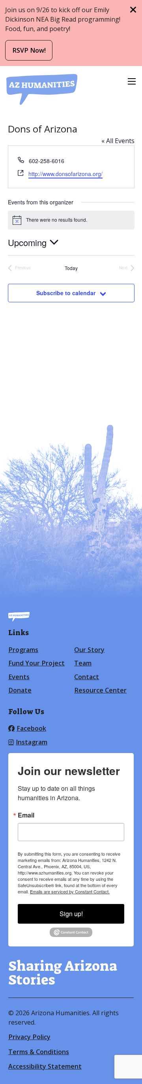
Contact (86, 676)
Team (83, 663)
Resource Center (100, 690)
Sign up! (71, 913)
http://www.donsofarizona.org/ (65, 174)
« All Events (118, 140)
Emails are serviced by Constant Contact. (70, 891)
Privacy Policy (29, 1037)
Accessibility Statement (45, 1066)
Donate (20, 690)
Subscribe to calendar (65, 293)
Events (19, 676)
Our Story (89, 649)
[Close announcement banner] (133, 10)
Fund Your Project (36, 663)
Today (71, 268)
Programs (23, 649)
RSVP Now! (29, 50)
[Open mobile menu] (132, 81)
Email (26, 815)
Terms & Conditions (38, 1051)
